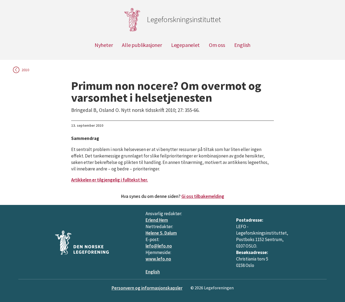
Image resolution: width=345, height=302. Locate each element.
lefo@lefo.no (159, 246)
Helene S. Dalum (161, 233)
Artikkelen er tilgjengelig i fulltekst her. (109, 180)
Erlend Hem (157, 220)
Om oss (217, 45)
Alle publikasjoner (142, 45)
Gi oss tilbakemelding (202, 196)
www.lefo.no (158, 259)
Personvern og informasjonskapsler (147, 288)
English (242, 45)
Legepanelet (185, 45)
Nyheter (104, 45)
